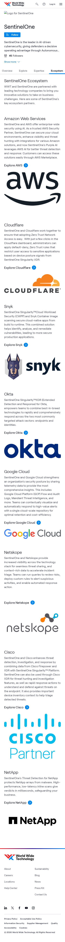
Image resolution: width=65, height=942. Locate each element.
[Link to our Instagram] (33, 908)
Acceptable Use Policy (31, 918)
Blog (37, 875)
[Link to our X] (12, 908)
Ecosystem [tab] (57, 70)
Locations (9, 881)
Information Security (14, 923)
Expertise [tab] (39, 70)
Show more (10, 61)
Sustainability (42, 868)
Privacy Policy (10, 918)
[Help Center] (44, 4)
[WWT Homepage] (14, 4)
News (38, 881)
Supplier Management (37, 923)
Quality (54, 923)
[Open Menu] (60, 4)
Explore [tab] (23, 70)
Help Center (10, 887)
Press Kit (39, 887)
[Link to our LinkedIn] (5, 908)
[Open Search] (37, 4)
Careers (8, 875)
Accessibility (10, 927)
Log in (52, 4)
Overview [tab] (7, 70)
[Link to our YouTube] (26, 908)
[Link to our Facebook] (19, 908)
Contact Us (41, 894)
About (7, 868)
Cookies (23, 927)
